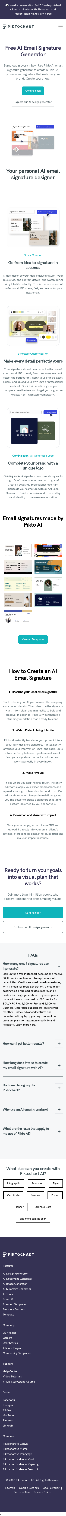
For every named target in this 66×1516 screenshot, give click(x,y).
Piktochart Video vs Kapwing (21, 1464)
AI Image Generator (15, 1283)
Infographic (13, 1183)
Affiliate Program (13, 1348)
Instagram (9, 1405)
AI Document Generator (17, 1278)
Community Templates (16, 1353)
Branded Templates (14, 1304)
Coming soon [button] (33, 90)
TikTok (7, 1410)
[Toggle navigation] (60, 26)
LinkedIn (8, 1425)
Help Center (10, 1371)
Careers (7, 1337)
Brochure (37, 1183)
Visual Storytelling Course (19, 1381)
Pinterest (8, 1420)
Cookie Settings (29, 1488)
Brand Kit (9, 1299)
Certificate (13, 1195)
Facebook (9, 1400)
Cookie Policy (51, 1488)
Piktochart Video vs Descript (20, 1469)
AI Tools (8, 1294)
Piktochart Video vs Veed (18, 1459)
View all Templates (33, 639)
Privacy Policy (42, 1492)
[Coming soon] (33, 140)
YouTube (8, 1415)
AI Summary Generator (17, 1289)
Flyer (56, 1183)
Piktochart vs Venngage (17, 1454)
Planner (19, 1207)
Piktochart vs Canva (15, 1443)
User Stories (10, 1343)
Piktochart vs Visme (15, 1449)
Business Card (43, 1207)
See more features (14, 1309)
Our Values (9, 1332)
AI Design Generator (15, 1273)
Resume (35, 1195)
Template (8, 1314)
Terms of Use (22, 1492)
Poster (55, 1195)
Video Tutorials (12, 1376)
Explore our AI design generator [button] (33, 102)
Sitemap (10, 1488)
